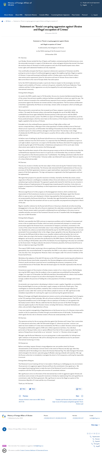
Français (97, 439)
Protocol (84, 15)
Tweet (33, 389)
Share (23, 389)
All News (8, 21)
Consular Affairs (44, 15)
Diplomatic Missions (31, 15)
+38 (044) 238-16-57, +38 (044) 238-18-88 (55, 418)
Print (80, 389)
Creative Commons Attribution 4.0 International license (34, 450)
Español (97, 441)
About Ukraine (8, 15)
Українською (96, 436)
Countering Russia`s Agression (60, 15)
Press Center (76, 15)
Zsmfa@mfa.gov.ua (38, 446)
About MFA (18, 15)
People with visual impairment (91, 2)
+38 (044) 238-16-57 (78, 418)
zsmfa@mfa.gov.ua (95, 418)
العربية (98, 446)
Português (97, 443)
